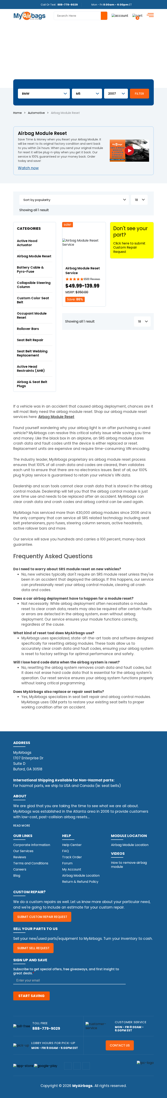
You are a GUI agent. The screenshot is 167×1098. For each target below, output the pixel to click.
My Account (71, 869)
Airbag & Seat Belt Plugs (32, 384)
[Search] (104, 16)
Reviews (19, 857)
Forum (67, 863)
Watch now (28, 167)
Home (17, 113)
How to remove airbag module (129, 864)
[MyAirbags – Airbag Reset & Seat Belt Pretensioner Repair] (29, 15)
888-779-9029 (67, 5)
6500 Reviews (92, 279)
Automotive (36, 113)
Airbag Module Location (81, 875)
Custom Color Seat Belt (33, 300)
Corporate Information (31, 845)
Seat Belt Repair (30, 340)
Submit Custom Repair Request (42, 917)
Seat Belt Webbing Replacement (32, 353)
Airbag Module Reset (34, 256)
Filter (139, 94)
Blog (16, 875)
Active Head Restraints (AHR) (31, 368)
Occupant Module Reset (32, 315)
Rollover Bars (28, 328)
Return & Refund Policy (80, 881)
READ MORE (21, 825)
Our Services (23, 851)
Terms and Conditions (30, 863)
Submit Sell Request (33, 948)
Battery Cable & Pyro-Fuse (30, 269)
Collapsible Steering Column (34, 284)
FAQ (65, 851)
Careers (19, 869)
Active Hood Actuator (27, 243)
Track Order (72, 857)
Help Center (72, 845)
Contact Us (120, 1045)
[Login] (120, 15)
